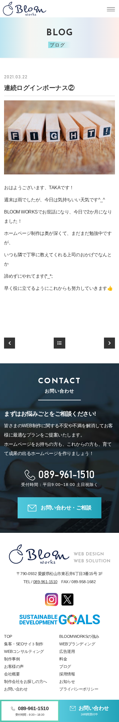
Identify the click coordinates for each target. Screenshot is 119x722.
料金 (63, 659)
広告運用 (67, 651)
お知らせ (67, 681)
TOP (8, 636)
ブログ (65, 666)
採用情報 (67, 674)
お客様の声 (14, 666)
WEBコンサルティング (24, 651)
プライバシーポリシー (78, 689)
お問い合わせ (15, 689)
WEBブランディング (77, 644)
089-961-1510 (45, 581)
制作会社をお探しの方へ (25, 681)
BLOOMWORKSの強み (79, 636)
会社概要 (12, 674)
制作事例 (12, 659)
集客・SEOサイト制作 (23, 644)
